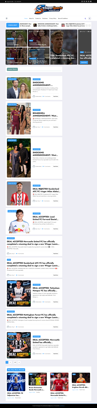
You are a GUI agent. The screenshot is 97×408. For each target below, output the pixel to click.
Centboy (38, 392)
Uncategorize (10, 38)
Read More (61, 62)
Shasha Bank (10, 31)
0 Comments (47, 96)
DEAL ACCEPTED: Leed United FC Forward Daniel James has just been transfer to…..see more (46, 218)
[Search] (85, 18)
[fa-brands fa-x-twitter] (84, 1)
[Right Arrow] (89, 25)
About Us (31, 18)
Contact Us (38, 18)
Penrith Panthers (42, 58)
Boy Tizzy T (10, 49)
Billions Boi (32, 31)
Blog (31, 40)
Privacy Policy (52, 18)
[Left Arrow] (87, 25)
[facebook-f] (82, 1)
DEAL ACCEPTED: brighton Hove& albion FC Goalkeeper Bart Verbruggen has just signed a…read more (80, 386)
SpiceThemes (62, 405)
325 (15, 362)
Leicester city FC (67, 52)
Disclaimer (45, 18)
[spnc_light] (89, 18)
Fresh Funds (60, 398)
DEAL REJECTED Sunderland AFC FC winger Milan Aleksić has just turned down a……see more (61, 25)
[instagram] (88, 1)
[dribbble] (86, 1)
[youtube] (91, 1)
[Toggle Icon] (7, 19)
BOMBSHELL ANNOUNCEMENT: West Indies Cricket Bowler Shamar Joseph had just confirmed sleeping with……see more (16, 62)
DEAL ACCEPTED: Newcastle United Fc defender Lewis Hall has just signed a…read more (59, 394)
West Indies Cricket (20, 58)
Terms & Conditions (63, 18)
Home (25, 18)
